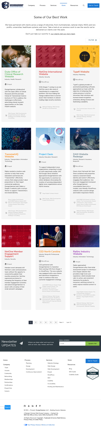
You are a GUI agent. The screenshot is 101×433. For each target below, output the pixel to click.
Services (53, 5)
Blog (70, 369)
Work (63, 5)
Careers (7, 391)
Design (28, 366)
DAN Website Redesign (80, 155)
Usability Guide (74, 375)
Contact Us (54, 413)
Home (5, 360)
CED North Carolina (49, 251)
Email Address (64, 340)
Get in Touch (93, 5)
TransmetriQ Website (11, 155)
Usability (50, 381)
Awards (7, 370)
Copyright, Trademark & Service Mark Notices (51, 418)
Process (42, 5)
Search (83, 5)
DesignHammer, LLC (42, 410)
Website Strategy (53, 363)
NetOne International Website (50, 73)
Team (6, 368)
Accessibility (51, 384)
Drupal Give (8, 388)
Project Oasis (46, 154)
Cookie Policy (38, 420)
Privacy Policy (28, 420)
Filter (91, 40)
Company (31, 5)
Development (30, 369)
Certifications (9, 385)
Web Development (53, 369)
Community (8, 373)
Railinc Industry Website (81, 252)
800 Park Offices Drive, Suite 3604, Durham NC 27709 (41, 415)
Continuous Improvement (34, 372)
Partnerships (8, 382)
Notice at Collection (48, 425)
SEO (49, 378)
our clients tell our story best (63, 34)
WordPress (51, 375)
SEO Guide (72, 372)
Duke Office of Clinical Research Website (14, 74)
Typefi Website (81, 72)
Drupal (50, 372)
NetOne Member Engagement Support (14, 253)
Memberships (9, 379)
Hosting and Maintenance (56, 387)
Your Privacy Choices (34, 425)
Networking (8, 376)
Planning (28, 363)
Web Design (51, 366)
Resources (74, 5)
